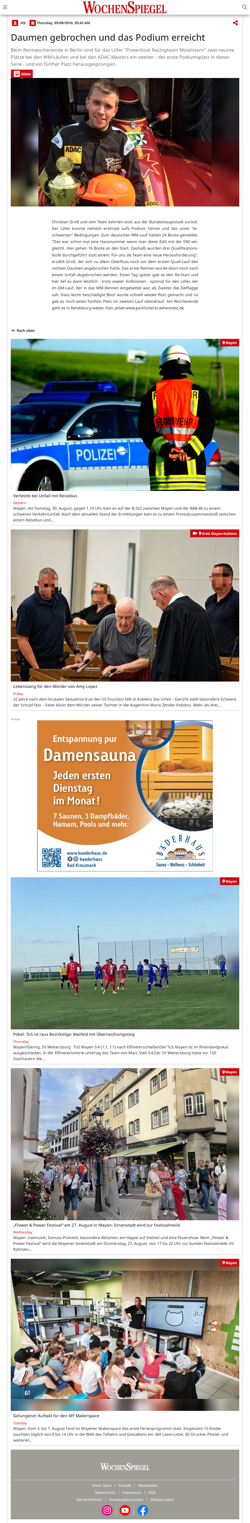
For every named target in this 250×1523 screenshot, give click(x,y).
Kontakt (125, 1485)
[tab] (22, 73)
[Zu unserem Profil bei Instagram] (107, 1509)
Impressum (132, 1492)
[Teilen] (235, 23)
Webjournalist (161, 1499)
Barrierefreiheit (89, 1499)
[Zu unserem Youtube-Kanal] (125, 1509)
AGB (151, 1492)
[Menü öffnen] (5, 7)
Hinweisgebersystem (126, 1499)
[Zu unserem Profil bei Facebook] (142, 1509)
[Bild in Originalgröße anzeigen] (125, 142)
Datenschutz (105, 1492)
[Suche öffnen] (244, 7)
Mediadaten (148, 1485)
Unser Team (102, 1485)
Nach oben (25, 330)
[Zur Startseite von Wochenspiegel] (125, 7)
